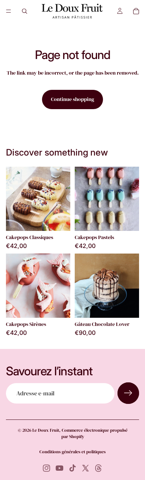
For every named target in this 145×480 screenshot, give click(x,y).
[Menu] (8, 11)
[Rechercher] (24, 11)
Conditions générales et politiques (72, 452)
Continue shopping (72, 99)
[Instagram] (46, 468)
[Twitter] (85, 468)
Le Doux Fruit (45, 430)
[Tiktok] (72, 468)
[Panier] (136, 11)
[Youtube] (59, 468)
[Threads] (98, 468)
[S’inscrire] (128, 393)
